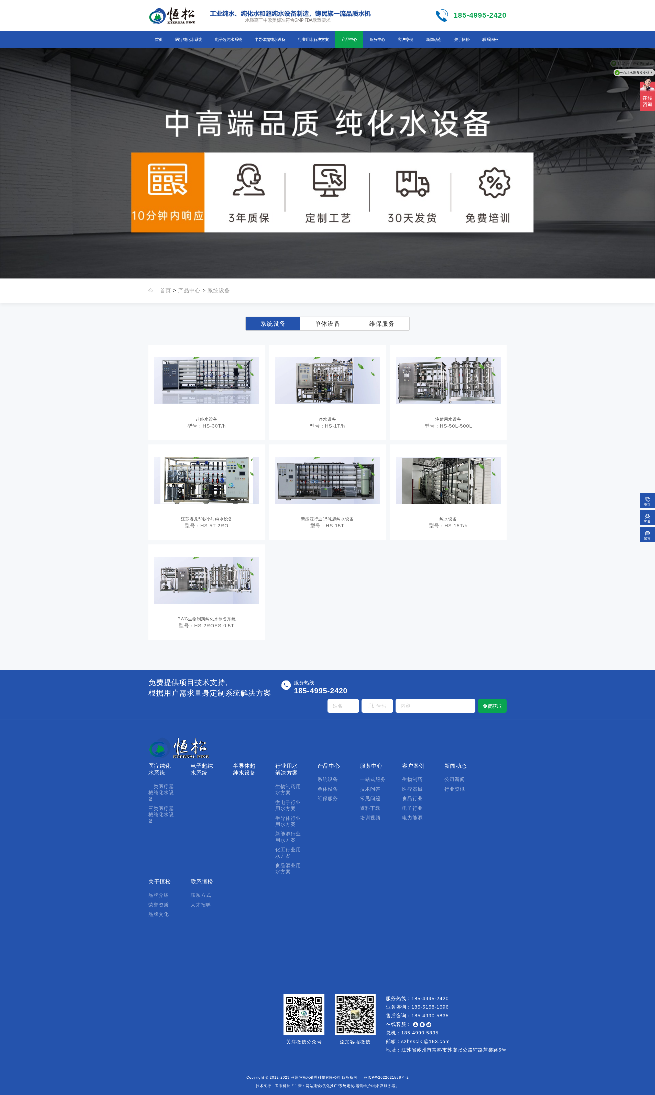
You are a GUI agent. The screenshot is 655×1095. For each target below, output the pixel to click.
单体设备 (327, 323)
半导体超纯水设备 (270, 39)
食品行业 (412, 798)
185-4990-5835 (430, 1015)
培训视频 (370, 817)
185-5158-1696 (430, 1007)
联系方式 (201, 895)
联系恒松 (490, 39)
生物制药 (412, 779)
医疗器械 (412, 789)
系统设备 (219, 290)
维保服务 (382, 323)
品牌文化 (158, 914)
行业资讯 (454, 789)
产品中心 (349, 39)
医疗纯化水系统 (188, 39)
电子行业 (412, 808)
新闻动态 (433, 39)
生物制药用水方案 (288, 789)
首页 (158, 39)
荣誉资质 (158, 905)
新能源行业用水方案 (288, 837)
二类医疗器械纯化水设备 (161, 793)
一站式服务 (373, 779)
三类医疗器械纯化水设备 (161, 815)
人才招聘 (201, 905)
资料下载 (370, 808)
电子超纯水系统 (228, 39)
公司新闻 (454, 779)
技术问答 (370, 789)
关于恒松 (462, 39)
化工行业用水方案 (288, 852)
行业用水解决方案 (313, 39)
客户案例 (405, 39)
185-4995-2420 (480, 15)
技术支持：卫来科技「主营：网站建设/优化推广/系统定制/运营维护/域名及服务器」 (327, 1086)
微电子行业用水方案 (288, 805)
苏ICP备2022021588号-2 (386, 1077)
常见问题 (370, 798)
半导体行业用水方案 (288, 821)
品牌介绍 (158, 895)
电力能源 (412, 817)
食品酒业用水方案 (288, 868)
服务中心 (377, 39)
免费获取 (492, 706)
